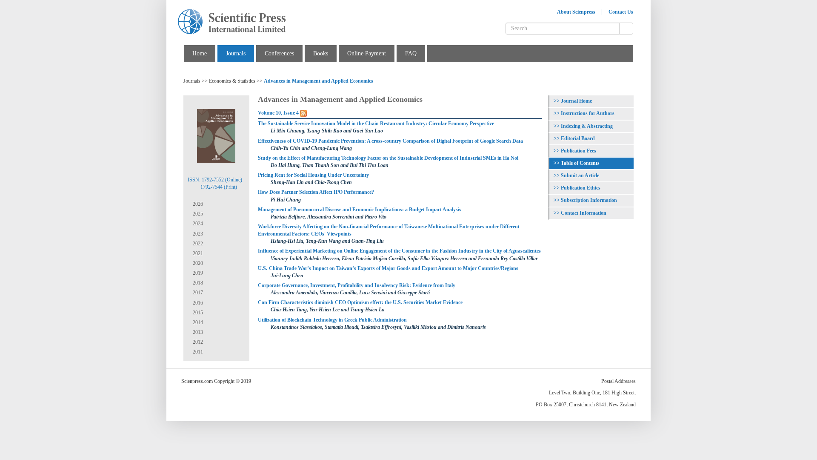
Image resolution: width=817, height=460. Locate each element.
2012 (197, 342)
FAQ (411, 53)
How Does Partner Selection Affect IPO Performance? (316, 192)
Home (199, 53)
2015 (197, 313)
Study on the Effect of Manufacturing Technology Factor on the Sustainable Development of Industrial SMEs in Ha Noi (388, 158)
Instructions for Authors (587, 113)
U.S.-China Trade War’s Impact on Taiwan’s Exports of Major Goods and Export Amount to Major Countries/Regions (388, 268)
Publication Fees (578, 151)
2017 (197, 293)
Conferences (279, 53)
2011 (197, 352)
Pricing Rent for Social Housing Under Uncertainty (313, 175)
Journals (236, 53)
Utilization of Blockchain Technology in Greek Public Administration (332, 320)
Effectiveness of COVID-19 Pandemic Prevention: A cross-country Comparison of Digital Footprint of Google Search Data (390, 141)
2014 (197, 322)
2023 (197, 234)
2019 (197, 273)
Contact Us (620, 12)
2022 (197, 244)
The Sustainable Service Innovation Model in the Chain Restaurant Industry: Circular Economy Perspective (376, 123)
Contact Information (583, 213)
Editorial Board (578, 138)
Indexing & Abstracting (587, 126)
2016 (197, 303)
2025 (197, 214)
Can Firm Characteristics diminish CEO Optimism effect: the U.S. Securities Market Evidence (360, 302)
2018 (197, 283)
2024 (197, 224)
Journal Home (576, 101)
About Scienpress (576, 12)
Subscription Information (589, 200)
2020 (197, 263)
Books (320, 53)
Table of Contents (580, 163)
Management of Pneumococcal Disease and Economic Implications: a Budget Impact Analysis (359, 210)
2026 (197, 204)
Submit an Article (580, 175)
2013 (197, 332)
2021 (197, 253)
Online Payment (366, 53)
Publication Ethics (580, 188)
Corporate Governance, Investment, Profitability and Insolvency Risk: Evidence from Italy (356, 285)
